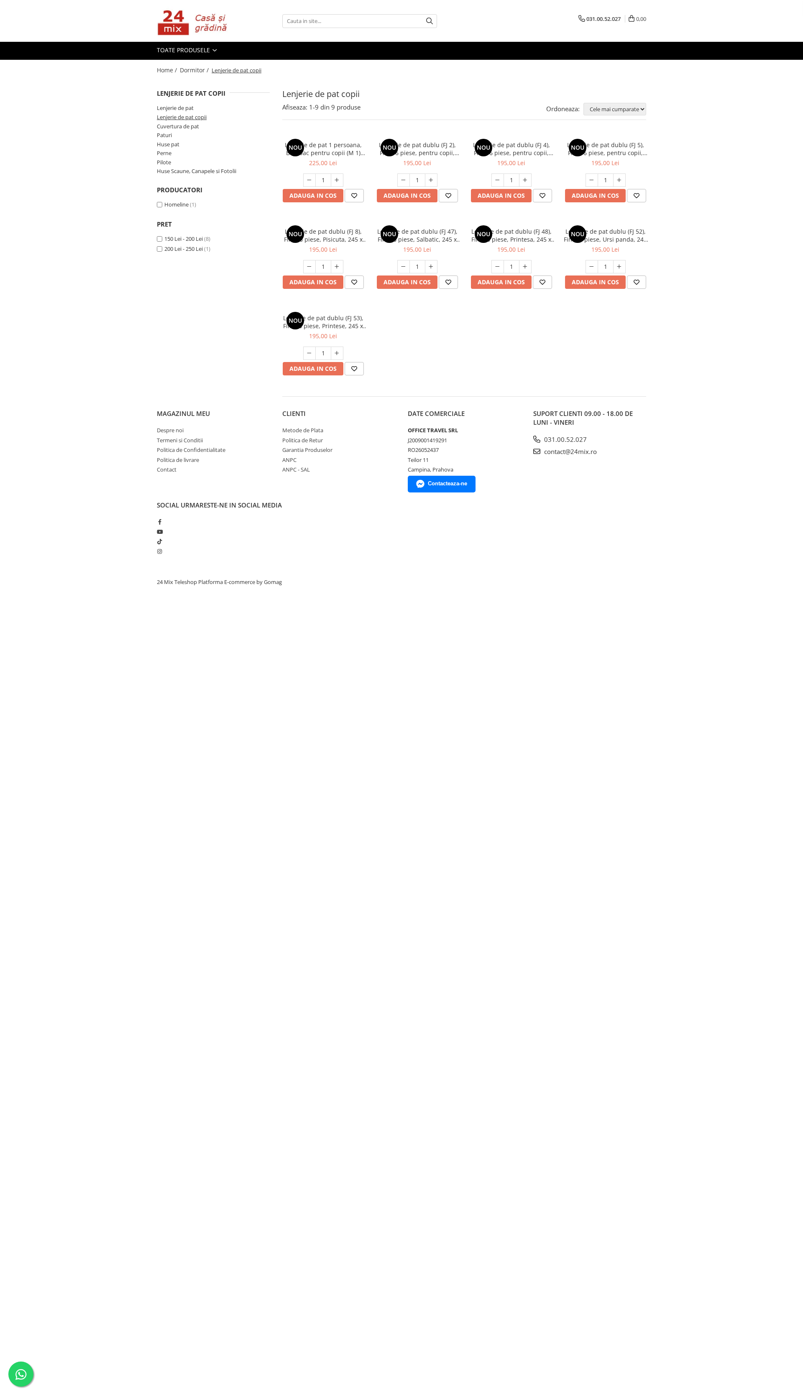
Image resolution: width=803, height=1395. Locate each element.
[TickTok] (159, 541)
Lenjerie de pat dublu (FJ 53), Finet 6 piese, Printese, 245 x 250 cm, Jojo (323, 322)
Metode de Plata (302, 430)
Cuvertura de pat (178, 126)
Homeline (176, 204)
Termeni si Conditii (180, 440)
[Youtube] (159, 532)
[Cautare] (429, 21)
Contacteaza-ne (447, 483)
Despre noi (170, 430)
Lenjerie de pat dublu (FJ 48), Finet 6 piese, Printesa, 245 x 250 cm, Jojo (511, 235)
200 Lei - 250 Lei (183, 248)
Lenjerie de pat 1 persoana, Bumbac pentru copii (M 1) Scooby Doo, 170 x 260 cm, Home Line (323, 149)
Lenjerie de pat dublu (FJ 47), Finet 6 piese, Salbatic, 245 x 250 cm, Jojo (417, 235)
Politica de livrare (178, 460)
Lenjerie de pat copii (182, 117)
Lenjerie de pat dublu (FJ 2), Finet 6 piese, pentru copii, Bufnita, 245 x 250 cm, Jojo (417, 149)
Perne (164, 153)
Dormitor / (195, 70)
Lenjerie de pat (175, 108)
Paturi (164, 135)
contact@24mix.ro (569, 451)
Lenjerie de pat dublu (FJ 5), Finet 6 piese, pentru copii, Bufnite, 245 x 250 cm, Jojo (605, 149)
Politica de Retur (302, 440)
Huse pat (168, 144)
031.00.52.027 (564, 439)
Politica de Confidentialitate (191, 450)
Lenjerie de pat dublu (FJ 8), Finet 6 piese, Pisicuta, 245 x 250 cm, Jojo (323, 235)
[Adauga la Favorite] (354, 195)
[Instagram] (159, 551)
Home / (168, 70)
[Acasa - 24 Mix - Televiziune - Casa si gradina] (198, 21)
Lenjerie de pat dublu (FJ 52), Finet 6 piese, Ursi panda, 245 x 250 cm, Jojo (605, 235)
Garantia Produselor (307, 450)
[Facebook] (159, 521)
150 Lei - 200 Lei (183, 238)
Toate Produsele (184, 50)
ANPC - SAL (296, 469)
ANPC (289, 460)
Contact (166, 469)
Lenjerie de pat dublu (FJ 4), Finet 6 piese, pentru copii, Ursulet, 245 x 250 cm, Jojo (511, 149)
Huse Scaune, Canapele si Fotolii (196, 171)
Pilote (164, 162)
